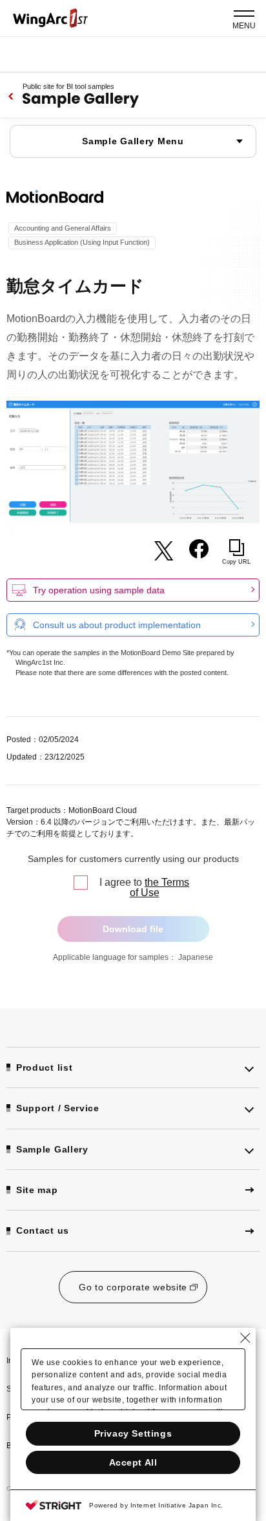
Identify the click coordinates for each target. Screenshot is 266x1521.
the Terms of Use (160, 887)
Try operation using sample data (99, 590)
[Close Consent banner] (245, 1338)
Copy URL (236, 562)
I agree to (144, 887)
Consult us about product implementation (117, 625)
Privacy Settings (133, 1433)
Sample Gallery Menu (132, 141)
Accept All (133, 1462)
